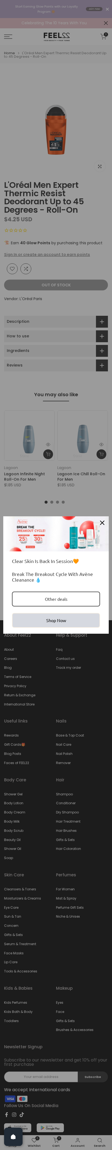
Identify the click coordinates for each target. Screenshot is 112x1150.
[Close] (102, 522)
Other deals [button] (56, 599)
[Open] (13, 1137)
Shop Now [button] (56, 620)
